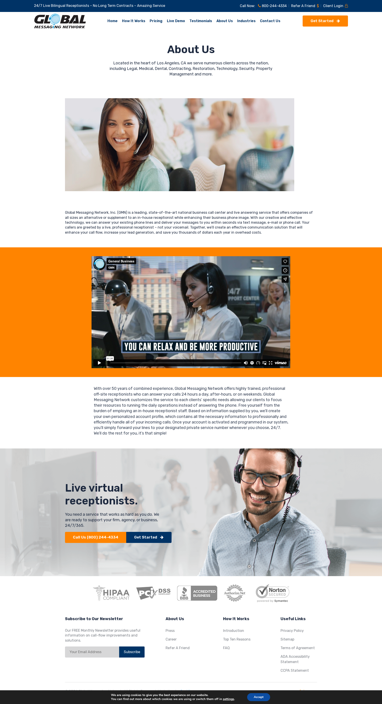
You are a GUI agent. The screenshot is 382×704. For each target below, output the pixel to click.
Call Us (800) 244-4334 (95, 537)
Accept (259, 697)
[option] (191, 312)
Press (170, 631)
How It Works (133, 21)
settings (228, 699)
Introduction (233, 631)
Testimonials (200, 21)
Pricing (156, 21)
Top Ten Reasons (236, 639)
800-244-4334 (274, 6)
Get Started (322, 21)
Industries (246, 21)
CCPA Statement (295, 670)
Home (112, 21)
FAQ (226, 648)
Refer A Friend (303, 6)
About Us (224, 21)
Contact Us (270, 21)
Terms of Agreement (298, 648)
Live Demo (176, 21)
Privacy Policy (292, 631)
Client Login (333, 6)
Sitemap (287, 639)
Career (171, 639)
